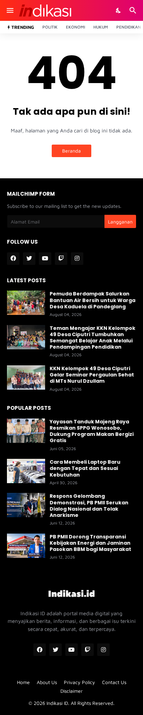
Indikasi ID (57, 703)
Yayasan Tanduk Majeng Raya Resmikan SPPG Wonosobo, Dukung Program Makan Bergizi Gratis (92, 431)
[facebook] (13, 258)
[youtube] (45, 258)
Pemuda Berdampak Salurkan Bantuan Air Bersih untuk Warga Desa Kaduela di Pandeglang (92, 300)
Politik (50, 27)
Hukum (100, 27)
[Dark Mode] (119, 10)
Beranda (71, 151)
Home (23, 682)
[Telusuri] (134, 10)
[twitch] (61, 258)
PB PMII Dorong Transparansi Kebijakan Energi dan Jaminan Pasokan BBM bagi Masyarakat (90, 543)
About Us (47, 682)
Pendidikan (128, 27)
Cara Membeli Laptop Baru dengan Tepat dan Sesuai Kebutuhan (85, 468)
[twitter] (29, 258)
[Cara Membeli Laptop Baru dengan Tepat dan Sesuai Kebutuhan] (26, 471)
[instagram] (77, 258)
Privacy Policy (79, 682)
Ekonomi (75, 27)
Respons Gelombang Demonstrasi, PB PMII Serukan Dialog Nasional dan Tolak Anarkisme (89, 505)
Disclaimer (71, 691)
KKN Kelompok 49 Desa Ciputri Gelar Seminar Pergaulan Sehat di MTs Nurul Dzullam (92, 374)
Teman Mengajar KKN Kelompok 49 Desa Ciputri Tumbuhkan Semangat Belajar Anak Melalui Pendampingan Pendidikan (92, 337)
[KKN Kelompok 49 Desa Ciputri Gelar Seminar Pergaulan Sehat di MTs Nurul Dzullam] (26, 377)
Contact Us (114, 682)
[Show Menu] (9, 10)
